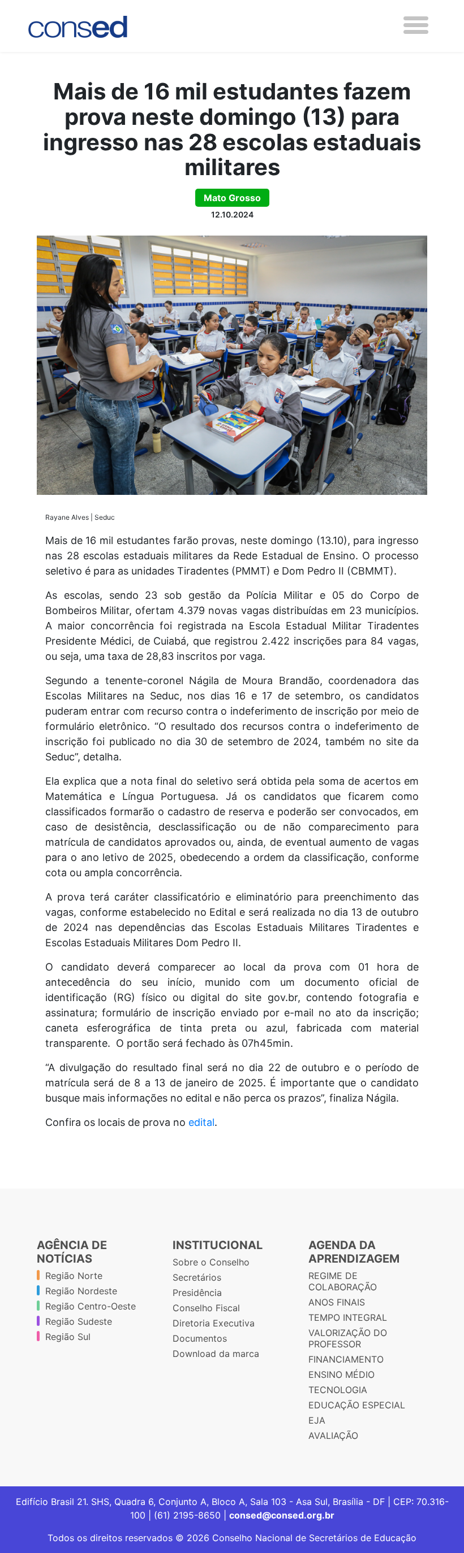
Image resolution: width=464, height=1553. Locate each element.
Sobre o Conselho (211, 1262)
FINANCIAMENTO (346, 1359)
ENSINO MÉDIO (341, 1374)
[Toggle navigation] (416, 25)
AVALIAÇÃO (333, 1435)
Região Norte (73, 1275)
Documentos (200, 1338)
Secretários (197, 1277)
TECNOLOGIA (337, 1389)
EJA (316, 1420)
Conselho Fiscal (206, 1307)
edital (201, 1122)
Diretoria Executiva (214, 1323)
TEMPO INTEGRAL (347, 1317)
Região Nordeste (81, 1291)
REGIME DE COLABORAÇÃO (342, 1281)
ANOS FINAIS (336, 1302)
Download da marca (216, 1353)
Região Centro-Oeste (90, 1306)
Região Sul (68, 1336)
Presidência (197, 1292)
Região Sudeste (78, 1321)
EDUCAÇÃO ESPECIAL (356, 1405)
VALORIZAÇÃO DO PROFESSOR (347, 1338)
